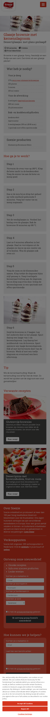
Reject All (25, 709)
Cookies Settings (25, 714)
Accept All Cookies (25, 703)
